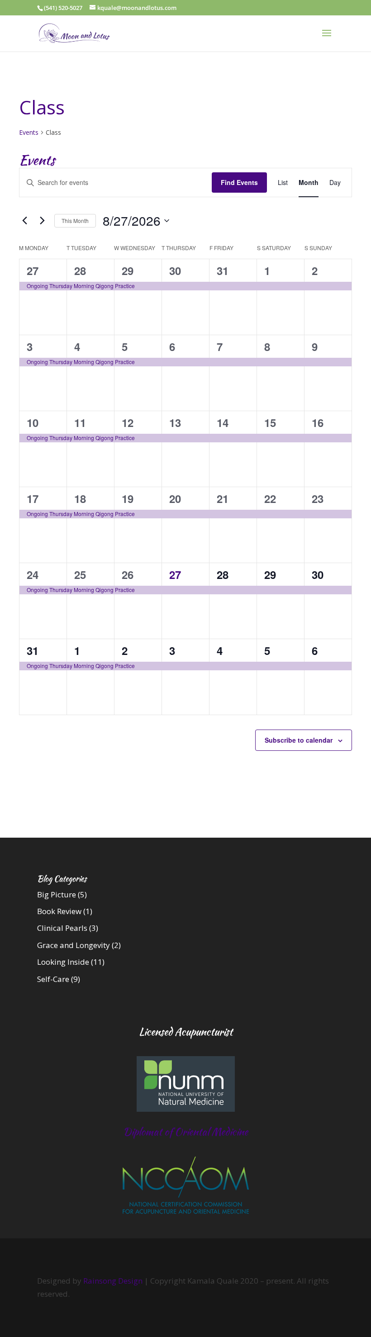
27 (32, 270)
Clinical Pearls (62, 928)
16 (317, 422)
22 (270, 498)
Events (28, 132)
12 (127, 422)
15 (270, 422)
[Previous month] (24, 220)
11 (80, 422)
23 (317, 498)
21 (222, 498)
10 (32, 422)
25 (80, 574)
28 (80, 270)
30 (175, 270)
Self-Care (53, 979)
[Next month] (42, 220)
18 (80, 498)
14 (222, 422)
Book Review (59, 911)
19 (127, 498)
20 (175, 498)
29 (127, 270)
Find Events (239, 182)
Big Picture (56, 894)
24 (32, 574)
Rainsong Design (113, 1280)
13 (175, 422)
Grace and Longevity (73, 945)
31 (222, 270)
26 (127, 574)
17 (32, 498)
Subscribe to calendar (299, 739)
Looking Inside (63, 962)
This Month (75, 220)
